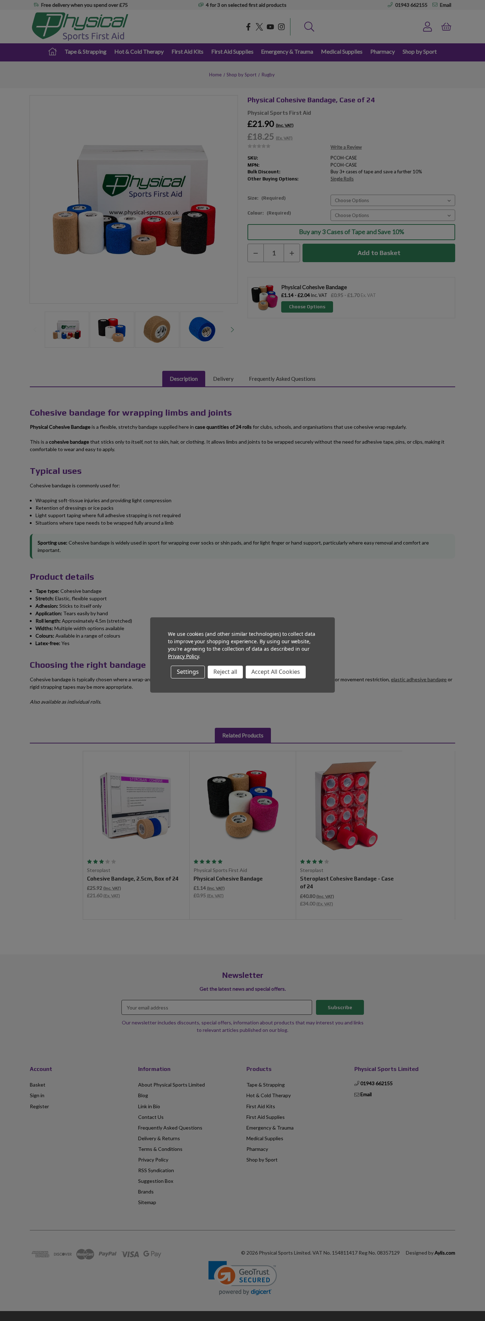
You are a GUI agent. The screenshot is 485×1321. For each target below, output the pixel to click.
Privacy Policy (183, 656)
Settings (188, 672)
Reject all (225, 672)
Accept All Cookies (275, 672)
